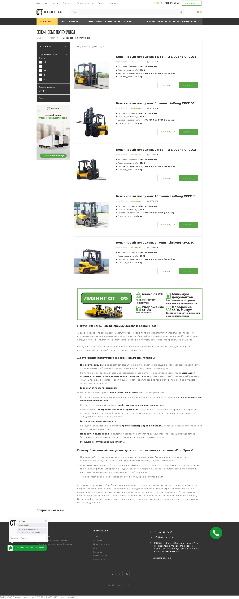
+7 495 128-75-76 (163, 532)
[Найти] (181, 12)
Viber (120, 574)
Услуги (96, 536)
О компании (100, 531)
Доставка (97, 540)
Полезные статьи (101, 544)
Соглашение (99, 560)
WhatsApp (127, 574)
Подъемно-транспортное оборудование (56, 544)
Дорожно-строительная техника (52, 540)
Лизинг (96, 548)
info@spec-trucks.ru (164, 537)
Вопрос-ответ (100, 556)
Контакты (97, 552)
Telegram (112, 574)
